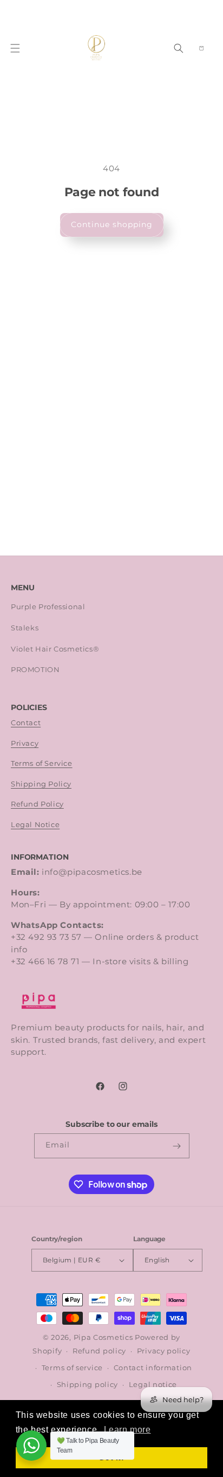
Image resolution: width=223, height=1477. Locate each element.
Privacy (24, 743)
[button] (15, 48)
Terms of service (72, 1368)
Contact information (153, 1368)
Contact (26, 723)
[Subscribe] (177, 1145)
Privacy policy (164, 1351)
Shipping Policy (41, 784)
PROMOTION (35, 670)
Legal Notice (35, 825)
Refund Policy (37, 804)
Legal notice (153, 1385)
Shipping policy (88, 1385)
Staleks (24, 628)
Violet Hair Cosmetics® (55, 649)
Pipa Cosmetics (103, 1337)
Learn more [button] (127, 1429)
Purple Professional (48, 607)
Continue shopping (112, 224)
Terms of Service (42, 763)
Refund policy (99, 1351)
